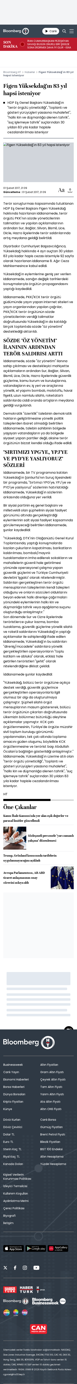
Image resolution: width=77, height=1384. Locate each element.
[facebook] (15, 1268)
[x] (5, 1268)
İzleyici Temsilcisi (15, 1186)
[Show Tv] (6, 1313)
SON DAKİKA (10, 44)
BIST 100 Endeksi (51, 1149)
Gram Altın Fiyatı (52, 1072)
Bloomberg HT (12, 72)
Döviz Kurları (11, 1120)
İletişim (8, 1223)
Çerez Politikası (13, 1208)
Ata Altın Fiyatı (50, 1102)
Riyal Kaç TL (11, 1157)
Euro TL (8, 1142)
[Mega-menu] (71, 31)
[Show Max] (25, 1313)
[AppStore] (13, 1248)
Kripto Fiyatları (13, 1102)
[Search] (64, 31)
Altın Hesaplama (51, 1157)
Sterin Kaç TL (12, 1149)
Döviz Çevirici (12, 1127)
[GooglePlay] (35, 1248)
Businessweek (13, 1065)
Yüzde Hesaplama (53, 1164)
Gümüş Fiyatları (51, 1127)
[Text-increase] (61, 190)
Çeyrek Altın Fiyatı (53, 1079)
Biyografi (9, 1216)
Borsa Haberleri (13, 1087)
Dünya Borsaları (14, 1094)
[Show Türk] (15, 1313)
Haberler (30, 72)
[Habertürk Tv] (26, 1290)
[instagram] (25, 1268)
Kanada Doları (13, 1164)
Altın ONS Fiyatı (50, 1109)
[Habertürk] (10, 1290)
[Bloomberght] (16, 31)
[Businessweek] (49, 1301)
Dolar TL (9, 1134)
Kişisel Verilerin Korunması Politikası (17, 1177)
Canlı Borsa (48, 1120)
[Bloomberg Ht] (16, 1301)
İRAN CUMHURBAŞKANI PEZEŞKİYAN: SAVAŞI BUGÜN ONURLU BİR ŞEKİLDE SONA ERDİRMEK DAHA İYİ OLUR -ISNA (49, 44)
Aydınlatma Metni (16, 1201)
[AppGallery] (58, 1248)
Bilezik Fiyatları (50, 1142)
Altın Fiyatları (49, 1065)
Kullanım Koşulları (15, 1193)
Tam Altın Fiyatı (51, 1087)
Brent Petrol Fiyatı (52, 1134)
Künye (7, 1109)
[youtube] (36, 1268)
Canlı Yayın (11, 1072)
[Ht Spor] (40, 1290)
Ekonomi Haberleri (16, 1079)
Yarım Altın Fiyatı (52, 1094)
